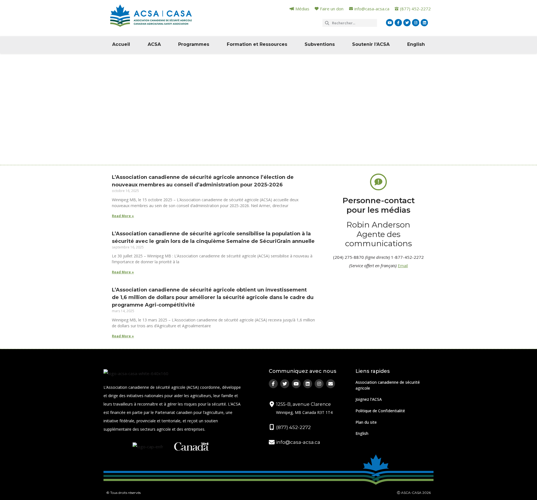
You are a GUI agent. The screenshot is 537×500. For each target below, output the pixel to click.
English (416, 44)
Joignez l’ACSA (368, 399)
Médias (138, 129)
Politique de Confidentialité (380, 410)
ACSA (154, 44)
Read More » (123, 216)
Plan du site (366, 422)
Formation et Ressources (257, 44)
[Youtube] (389, 22)
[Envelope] (330, 383)
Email (403, 265)
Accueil (121, 44)
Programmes (193, 44)
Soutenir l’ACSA (371, 44)
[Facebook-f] (398, 22)
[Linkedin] (424, 22)
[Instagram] (415, 22)
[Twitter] (407, 22)
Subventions (320, 44)
